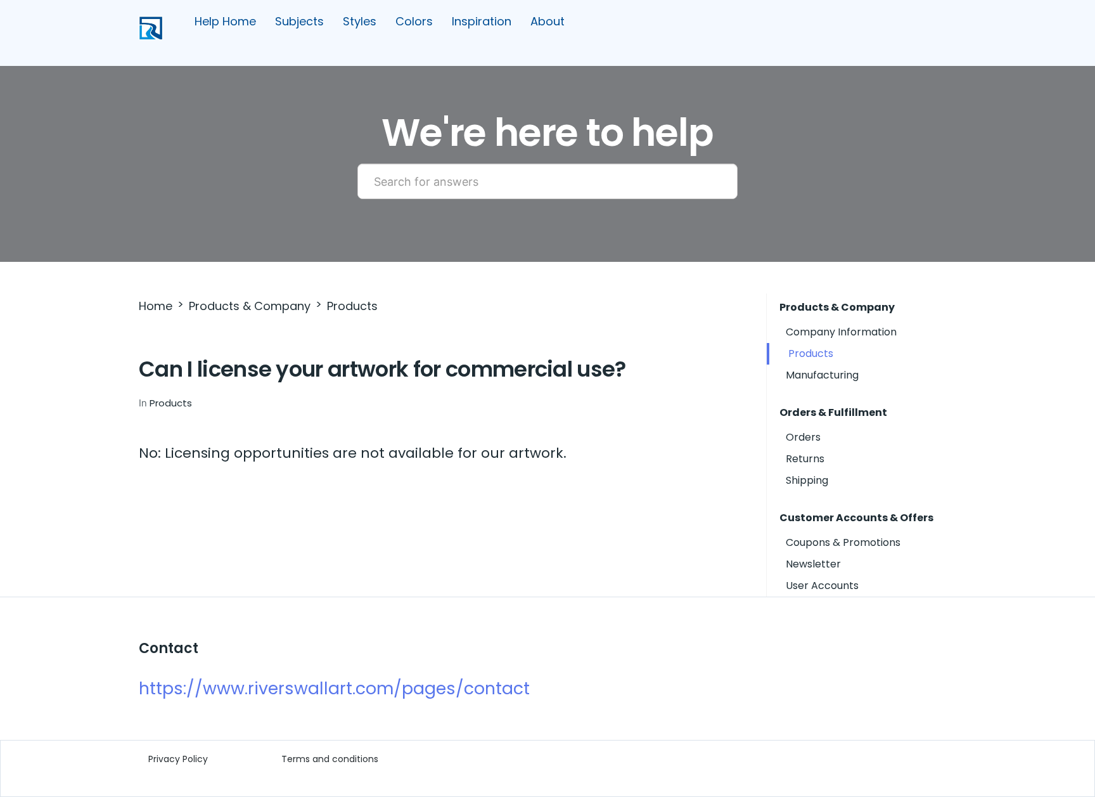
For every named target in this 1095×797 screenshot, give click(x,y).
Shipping (807, 480)
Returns (805, 458)
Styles (359, 21)
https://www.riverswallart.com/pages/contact (334, 688)
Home (155, 306)
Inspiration (481, 21)
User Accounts (822, 585)
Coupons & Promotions (843, 542)
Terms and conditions (329, 759)
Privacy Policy (178, 759)
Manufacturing (822, 375)
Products (352, 306)
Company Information (841, 332)
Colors (414, 21)
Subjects (299, 21)
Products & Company (250, 306)
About (547, 21)
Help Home (225, 21)
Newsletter (813, 564)
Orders (803, 437)
